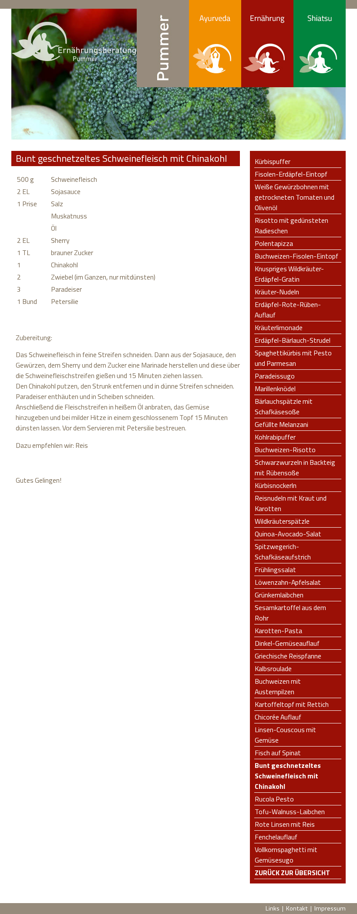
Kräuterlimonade (279, 327)
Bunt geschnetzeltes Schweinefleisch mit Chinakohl (288, 775)
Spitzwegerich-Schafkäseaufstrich (283, 551)
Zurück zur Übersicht (292, 872)
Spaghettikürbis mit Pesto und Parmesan (293, 358)
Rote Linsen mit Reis (285, 824)
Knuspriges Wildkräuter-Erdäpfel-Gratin (289, 273)
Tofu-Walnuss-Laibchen (290, 811)
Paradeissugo (275, 376)
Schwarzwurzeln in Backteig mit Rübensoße (295, 467)
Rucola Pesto (274, 799)
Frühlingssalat (275, 569)
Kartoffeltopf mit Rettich (292, 704)
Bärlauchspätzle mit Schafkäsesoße (284, 406)
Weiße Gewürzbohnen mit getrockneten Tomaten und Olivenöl (294, 197)
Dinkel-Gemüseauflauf (287, 643)
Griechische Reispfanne (288, 656)
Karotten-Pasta (278, 630)
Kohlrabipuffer (275, 437)
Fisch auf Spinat (278, 752)
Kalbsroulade (273, 668)
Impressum (330, 908)
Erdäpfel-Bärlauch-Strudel (292, 340)
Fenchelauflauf (276, 837)
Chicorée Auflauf (278, 717)
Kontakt (297, 908)
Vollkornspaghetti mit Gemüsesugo (286, 854)
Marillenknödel (275, 388)
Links (273, 908)
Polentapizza (274, 243)
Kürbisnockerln (275, 485)
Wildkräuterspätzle (282, 521)
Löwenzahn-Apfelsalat (288, 582)
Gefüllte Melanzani (281, 424)
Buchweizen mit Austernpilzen (278, 686)
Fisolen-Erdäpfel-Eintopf (291, 174)
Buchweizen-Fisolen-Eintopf (296, 256)
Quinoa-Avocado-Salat (288, 534)
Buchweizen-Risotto (285, 449)
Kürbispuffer (272, 161)
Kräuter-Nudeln (277, 291)
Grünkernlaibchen (279, 595)
